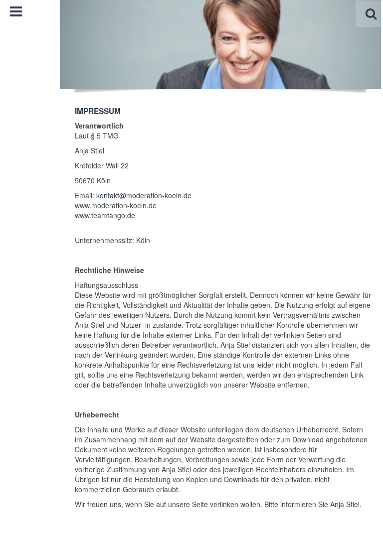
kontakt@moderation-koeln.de (144, 195)
